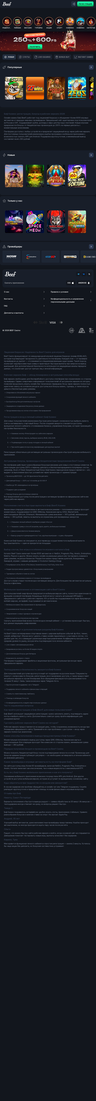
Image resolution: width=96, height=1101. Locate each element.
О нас (6, 292)
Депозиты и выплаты (14, 313)
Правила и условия (59, 292)
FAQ (5, 306)
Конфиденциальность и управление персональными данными (67, 300)
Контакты (8, 299)
